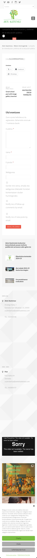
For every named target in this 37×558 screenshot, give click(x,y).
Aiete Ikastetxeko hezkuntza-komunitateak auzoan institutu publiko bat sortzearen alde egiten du (18, 245)
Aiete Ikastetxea (10, 301)
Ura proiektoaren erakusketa (22, 280)
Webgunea (10, 172)
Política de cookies (11, 555)
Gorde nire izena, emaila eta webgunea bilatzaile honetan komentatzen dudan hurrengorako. (18, 190)
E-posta (10, 162)
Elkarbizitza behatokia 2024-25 (23, 257)
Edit (14, 39)
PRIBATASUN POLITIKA (23, 555)
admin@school (10, 36)
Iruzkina (10, 129)
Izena (9, 152)
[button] (34, 506)
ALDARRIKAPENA (16, 59)
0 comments (6, 38)
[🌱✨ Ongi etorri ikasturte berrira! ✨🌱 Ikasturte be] (18, 479)
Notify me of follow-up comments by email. (15, 206)
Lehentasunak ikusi (18, 550)
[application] (18, 446)
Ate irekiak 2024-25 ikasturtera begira (22, 269)
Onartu (18, 538)
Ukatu (18, 544)
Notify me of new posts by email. (16, 219)
